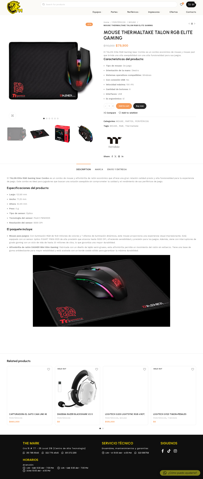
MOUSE (132, 22)
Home (107, 22)
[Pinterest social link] (119, 156)
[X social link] (115, 156)
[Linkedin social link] (122, 156)
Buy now (140, 106)
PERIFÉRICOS (119, 22)
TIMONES (172, 418)
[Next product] (194, 23)
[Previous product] (189, 23)
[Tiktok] (169, 451)
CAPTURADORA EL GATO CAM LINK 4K (28, 414)
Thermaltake (131, 126)
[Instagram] (175, 451)
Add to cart (124, 106)
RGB (121, 126)
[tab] (83, 168)
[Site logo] (14, 4)
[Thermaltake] (114, 141)
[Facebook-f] (162, 451)
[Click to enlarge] (12, 115)
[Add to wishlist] (48, 369)
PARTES (129, 121)
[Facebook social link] (112, 156)
